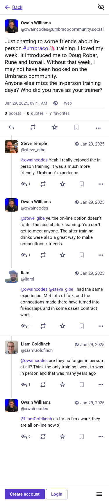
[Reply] (11, 127)
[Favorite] (54, 127)
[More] (98, 128)
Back (17, 7)
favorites (59, 113)
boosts (13, 113)
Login (56, 494)
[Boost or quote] (32, 127)
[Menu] (99, 494)
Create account (25, 494)
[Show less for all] (101, 7)
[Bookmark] (76, 127)
